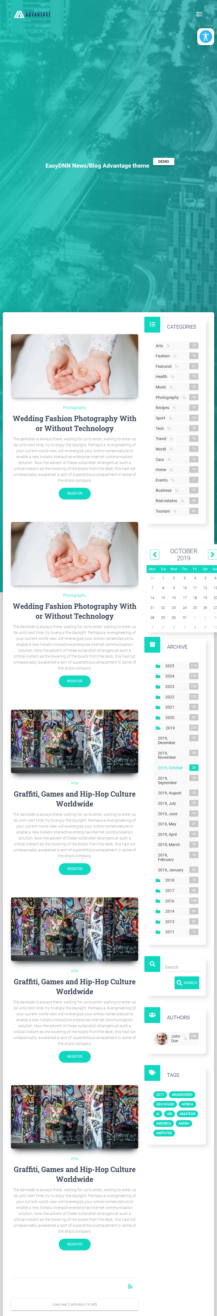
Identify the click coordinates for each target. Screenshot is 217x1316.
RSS (168, 346)
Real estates (167, 500)
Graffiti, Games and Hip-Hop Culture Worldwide (75, 798)
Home (162, 469)
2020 (171, 717)
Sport (162, 418)
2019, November (172, 755)
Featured (165, 366)
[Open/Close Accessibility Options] (205, 36)
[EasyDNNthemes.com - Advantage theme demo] (32, 14)
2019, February (172, 857)
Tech (161, 428)
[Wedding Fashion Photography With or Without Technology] (74, 366)
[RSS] (185, 1039)
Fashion (164, 355)
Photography (74, 407)
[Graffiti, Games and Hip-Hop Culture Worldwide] (74, 741)
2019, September (172, 780)
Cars (161, 459)
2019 (171, 728)
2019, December (172, 740)
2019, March (170, 844)
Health (163, 376)
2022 (171, 696)
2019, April (168, 834)
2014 (171, 911)
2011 (171, 931)
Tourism (164, 511)
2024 (171, 676)
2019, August (171, 792)
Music (162, 387)
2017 (171, 890)
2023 (171, 686)
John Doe (177, 1038)
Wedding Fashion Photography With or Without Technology (74, 423)
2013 (171, 921)
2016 (171, 900)
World (162, 449)
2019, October (171, 767)
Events (163, 480)
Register (74, 493)
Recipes (164, 407)
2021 (171, 707)
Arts (74, 783)
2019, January (172, 870)
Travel (162, 438)
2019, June (169, 813)
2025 (171, 665)
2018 (171, 880)
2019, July (168, 803)
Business (165, 490)
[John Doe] (162, 1039)
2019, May (168, 824)
